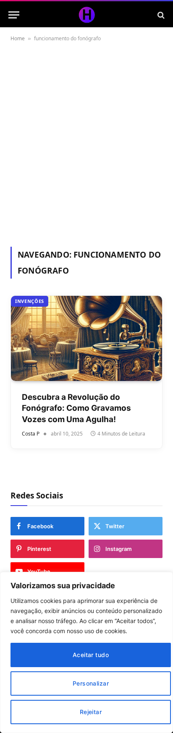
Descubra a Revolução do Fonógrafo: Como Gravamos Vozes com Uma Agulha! (76, 408)
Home (17, 38)
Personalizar (91, 683)
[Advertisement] (86, 142)
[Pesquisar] (160, 14)
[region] (86, 652)
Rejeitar (91, 711)
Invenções (29, 301)
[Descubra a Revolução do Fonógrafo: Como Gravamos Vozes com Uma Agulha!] (86, 338)
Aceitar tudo (91, 654)
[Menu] (13, 14)
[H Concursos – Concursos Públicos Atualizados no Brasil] (86, 15)
